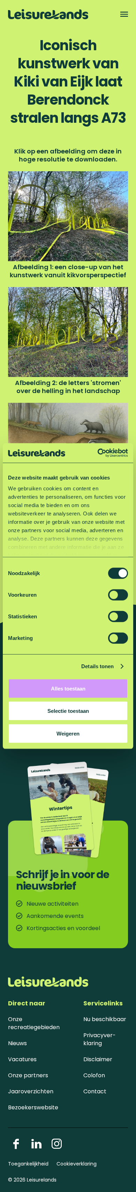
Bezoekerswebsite (33, 1107)
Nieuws (17, 1043)
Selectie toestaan (68, 711)
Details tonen (97, 666)
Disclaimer (97, 1059)
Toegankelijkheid (28, 1163)
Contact (94, 1091)
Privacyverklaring (99, 1039)
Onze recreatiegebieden (34, 1023)
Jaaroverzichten (30, 1091)
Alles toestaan (68, 688)
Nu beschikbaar (104, 1019)
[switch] (118, 594)
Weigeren (68, 733)
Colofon (94, 1075)
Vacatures (22, 1059)
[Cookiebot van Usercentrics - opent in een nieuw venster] (98, 453)
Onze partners (28, 1075)
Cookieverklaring (76, 1163)
